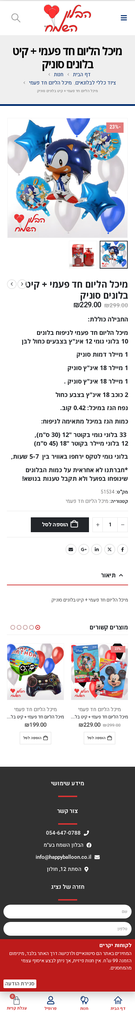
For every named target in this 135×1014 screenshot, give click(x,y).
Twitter (109, 549)
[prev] (22, 284)
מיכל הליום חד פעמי (87, 501)
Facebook (122, 549)
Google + (83, 549)
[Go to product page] (35, 672)
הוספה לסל (55, 524)
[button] (124, 18)
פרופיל (50, 1008)
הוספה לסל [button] (96, 737)
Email (70, 549)
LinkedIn (96, 549)
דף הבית (118, 1008)
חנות (84, 1008)
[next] (12, 284)
